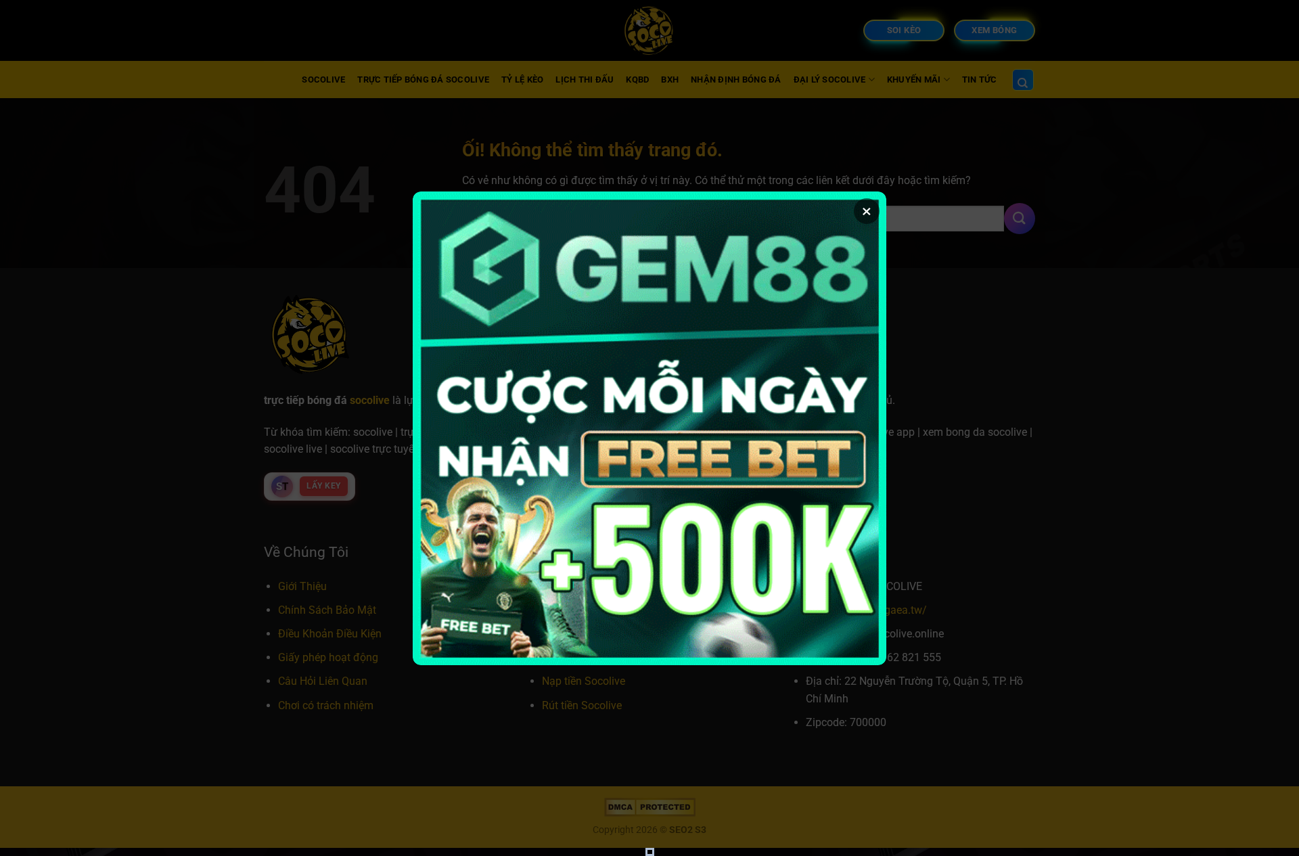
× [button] (866, 211)
